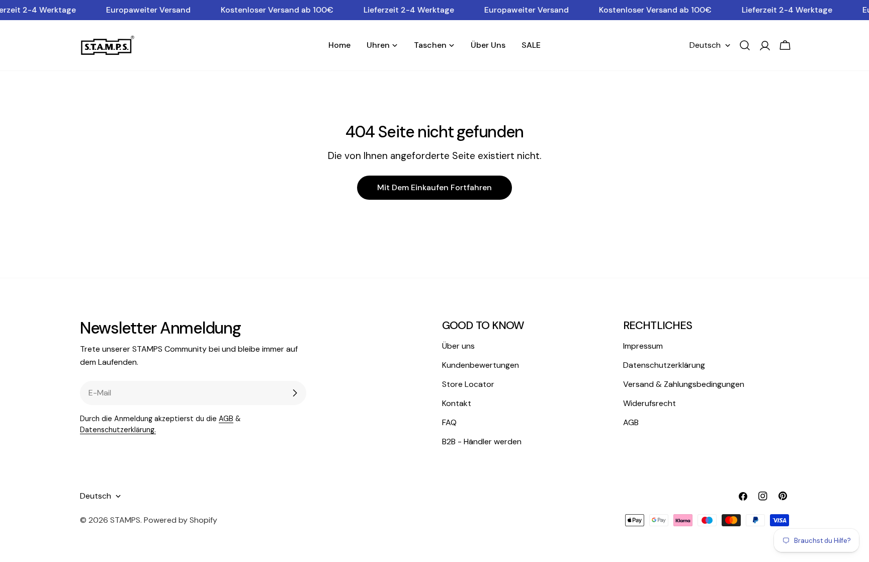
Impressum (643, 346)
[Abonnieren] (294, 393)
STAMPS (125, 520)
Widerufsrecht (649, 403)
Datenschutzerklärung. (118, 429)
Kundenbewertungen (480, 365)
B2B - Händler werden (482, 441)
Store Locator (468, 384)
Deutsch (705, 45)
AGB (226, 418)
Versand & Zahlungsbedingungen (683, 384)
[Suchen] (745, 45)
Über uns (458, 346)
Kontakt (456, 403)
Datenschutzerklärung (664, 365)
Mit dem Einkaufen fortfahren (434, 187)
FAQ (449, 422)
